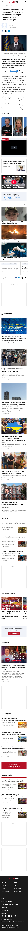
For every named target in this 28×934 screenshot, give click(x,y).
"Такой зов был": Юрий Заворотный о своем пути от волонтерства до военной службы (13, 667)
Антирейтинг (17, 891)
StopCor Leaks (6, 775)
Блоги (15, 885)
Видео (15, 882)
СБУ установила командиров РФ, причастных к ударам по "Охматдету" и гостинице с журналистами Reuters (13, 338)
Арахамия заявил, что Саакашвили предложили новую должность (14, 162)
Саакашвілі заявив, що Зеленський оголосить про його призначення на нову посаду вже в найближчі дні (10, 269)
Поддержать (15, 633)
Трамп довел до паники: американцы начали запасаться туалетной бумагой (13, 748)
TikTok (10, 199)
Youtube (15, 197)
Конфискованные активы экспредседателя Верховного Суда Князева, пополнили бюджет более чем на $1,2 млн (13, 505)
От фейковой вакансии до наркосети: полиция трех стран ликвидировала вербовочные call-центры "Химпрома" (13, 539)
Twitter (18, 197)
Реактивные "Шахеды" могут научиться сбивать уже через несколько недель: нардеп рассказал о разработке (13, 404)
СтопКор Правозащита (7, 901)
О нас (2, 898)
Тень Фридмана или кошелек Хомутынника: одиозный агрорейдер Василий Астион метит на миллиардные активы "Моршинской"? (13, 797)
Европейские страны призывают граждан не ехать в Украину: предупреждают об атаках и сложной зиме (13, 439)
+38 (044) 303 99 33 (14, 767)
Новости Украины (11, 6)
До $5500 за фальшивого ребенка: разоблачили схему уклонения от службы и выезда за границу (12, 370)
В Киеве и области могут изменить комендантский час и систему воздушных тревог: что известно (12, 553)
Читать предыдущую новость (9, 264)
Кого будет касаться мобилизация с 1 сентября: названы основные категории (13, 524)
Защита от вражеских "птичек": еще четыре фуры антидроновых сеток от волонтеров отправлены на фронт (11, 614)
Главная (3, 6)
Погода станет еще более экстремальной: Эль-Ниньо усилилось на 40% (13, 720)
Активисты (4, 907)
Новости (3, 885)
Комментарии (8, 278)
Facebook (10, 197)
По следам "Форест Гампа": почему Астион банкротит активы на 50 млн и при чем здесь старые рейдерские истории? (13, 782)
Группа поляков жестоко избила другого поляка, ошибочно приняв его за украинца (13, 734)
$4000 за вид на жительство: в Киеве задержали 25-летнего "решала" (12, 472)
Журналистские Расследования (9, 904)
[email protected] (15, 927)
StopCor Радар (5, 891)
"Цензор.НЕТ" (14, 71)
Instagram (5, 199)
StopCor (11, 24)
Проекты (3, 882)
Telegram (5, 197)
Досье (3, 888)
